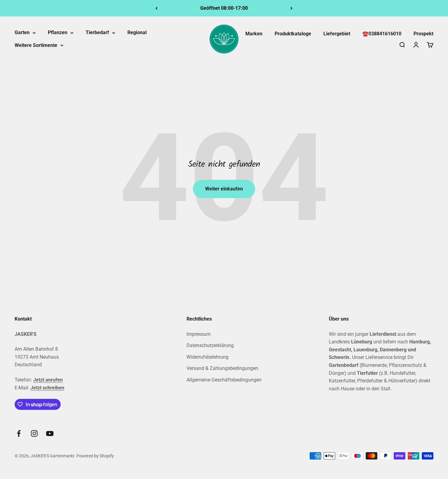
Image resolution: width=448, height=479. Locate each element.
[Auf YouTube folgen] (50, 433)
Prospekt (423, 34)
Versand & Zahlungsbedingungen (222, 368)
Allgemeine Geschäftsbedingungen (224, 380)
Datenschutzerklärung (210, 345)
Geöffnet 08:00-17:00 (224, 8)
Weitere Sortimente (36, 45)
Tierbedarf (97, 32)
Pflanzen (57, 32)
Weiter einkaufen (224, 189)
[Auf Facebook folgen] (19, 433)
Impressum (199, 334)
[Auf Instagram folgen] (34, 433)
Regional (137, 32)
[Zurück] (156, 8)
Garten (22, 32)
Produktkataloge (293, 34)
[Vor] (291, 8)
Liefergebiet (336, 34)
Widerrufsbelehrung (208, 357)
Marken (253, 34)
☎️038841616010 (381, 34)
